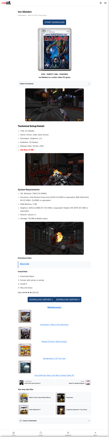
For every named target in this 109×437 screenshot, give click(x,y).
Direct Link (24, 264)
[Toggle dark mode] (101, 3)
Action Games (42, 15)
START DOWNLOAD (54, 22)
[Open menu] (105, 3)
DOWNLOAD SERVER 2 (68, 299)
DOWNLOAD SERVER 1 (41, 299)
